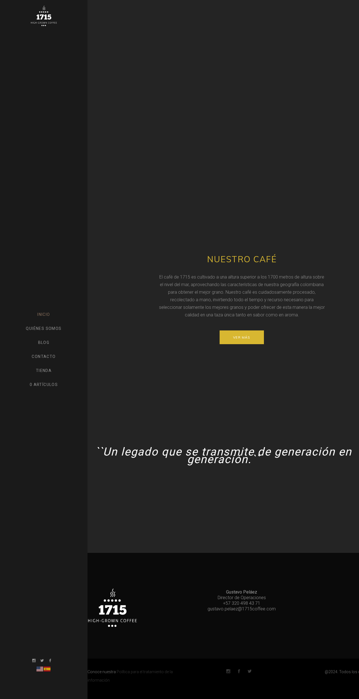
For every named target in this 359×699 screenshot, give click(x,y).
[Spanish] (47, 668)
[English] (40, 668)
